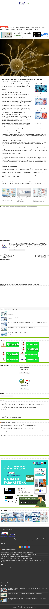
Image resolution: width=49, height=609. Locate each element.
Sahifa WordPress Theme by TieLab (29, 607)
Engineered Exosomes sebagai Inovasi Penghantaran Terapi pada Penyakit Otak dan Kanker (39, 198)
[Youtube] (27, 547)
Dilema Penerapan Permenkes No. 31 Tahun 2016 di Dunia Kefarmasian (40, 256)
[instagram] (29, 547)
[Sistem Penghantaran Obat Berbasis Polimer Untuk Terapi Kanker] (9, 192)
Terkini (2, 309)
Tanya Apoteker (3, 578)
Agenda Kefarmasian (4, 576)
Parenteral (13, 29)
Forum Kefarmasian (4, 574)
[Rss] (20, 547)
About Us (13, 606)
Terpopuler (7, 309)
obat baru (18, 206)
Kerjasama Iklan (29, 606)
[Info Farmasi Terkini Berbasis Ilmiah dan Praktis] (24, 3)
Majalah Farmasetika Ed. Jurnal (8, 422)
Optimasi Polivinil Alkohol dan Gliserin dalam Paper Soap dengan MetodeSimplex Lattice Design (18, 424)
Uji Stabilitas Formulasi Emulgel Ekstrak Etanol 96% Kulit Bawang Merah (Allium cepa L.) (16, 427)
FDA (4, 206)
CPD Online (3, 572)
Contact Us (35, 606)
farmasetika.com (5, 81)
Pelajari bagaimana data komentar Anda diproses (30, 284)
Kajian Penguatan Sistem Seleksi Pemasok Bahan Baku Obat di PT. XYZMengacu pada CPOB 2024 (18, 425)
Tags (17, 309)
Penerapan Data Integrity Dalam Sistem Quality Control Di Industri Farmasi (21, 327)
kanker (7, 206)
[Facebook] (22, 547)
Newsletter (2, 570)
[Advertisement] (24, 16)
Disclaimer (24, 606)
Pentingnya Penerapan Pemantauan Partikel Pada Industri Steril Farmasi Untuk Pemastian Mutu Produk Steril (27, 27)
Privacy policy (18, 606)
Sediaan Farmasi (7, 29)
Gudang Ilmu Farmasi (4, 580)
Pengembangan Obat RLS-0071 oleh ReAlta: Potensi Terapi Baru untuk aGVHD (40, 94)
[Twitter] (25, 547)
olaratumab (23, 206)
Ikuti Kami (3, 544)
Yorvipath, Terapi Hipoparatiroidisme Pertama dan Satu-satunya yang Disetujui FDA (41, 107)
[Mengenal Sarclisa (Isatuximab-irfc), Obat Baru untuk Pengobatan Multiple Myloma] (24, 192)
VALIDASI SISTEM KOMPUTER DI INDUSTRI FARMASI (17, 332)
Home (2, 29)
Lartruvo (12, 206)
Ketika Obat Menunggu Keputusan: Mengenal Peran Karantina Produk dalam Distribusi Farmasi (25, 317)
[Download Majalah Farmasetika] (24, 34)
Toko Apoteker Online (4, 582)
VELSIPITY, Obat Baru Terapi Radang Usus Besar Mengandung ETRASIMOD (41, 120)
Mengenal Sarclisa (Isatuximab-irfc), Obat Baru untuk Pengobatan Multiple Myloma (24, 198)
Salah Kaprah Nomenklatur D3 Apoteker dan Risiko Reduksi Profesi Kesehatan (25, 593)
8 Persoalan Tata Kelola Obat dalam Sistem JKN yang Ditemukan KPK (8, 256)
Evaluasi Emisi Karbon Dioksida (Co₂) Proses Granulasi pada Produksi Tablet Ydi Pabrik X (17, 428)
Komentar (13, 309)
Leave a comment (27, 81)
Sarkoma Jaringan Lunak (31, 206)
